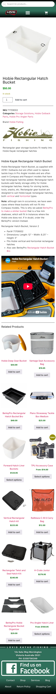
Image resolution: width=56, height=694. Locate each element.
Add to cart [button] (14, 371)
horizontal (25, 196)
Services (35, 680)
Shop (23, 680)
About (8, 686)
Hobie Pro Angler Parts (21, 116)
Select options (14, 479)
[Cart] (46, 13)
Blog (47, 680)
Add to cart (21, 99)
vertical (11, 196)
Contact (10, 680)
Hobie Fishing (16, 122)
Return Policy (23, 686)
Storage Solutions (24, 113)
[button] (27, 12)
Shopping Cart (43, 686)
